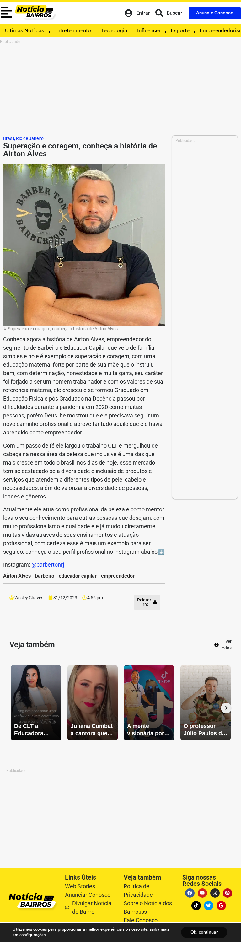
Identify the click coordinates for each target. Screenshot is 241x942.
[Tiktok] (196, 905)
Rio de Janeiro (30, 138)
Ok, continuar (204, 932)
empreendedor (118, 576)
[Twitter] (208, 905)
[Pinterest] (227, 893)
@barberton (46, 564)
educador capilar (78, 576)
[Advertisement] (120, 88)
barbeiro (44, 576)
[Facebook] (190, 893)
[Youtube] (202, 893)
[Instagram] (215, 893)
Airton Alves (17, 576)
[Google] (221, 905)
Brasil (8, 138)
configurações (32, 935)
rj (62, 564)
